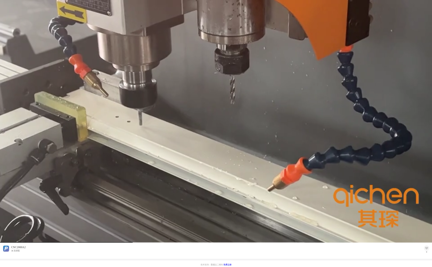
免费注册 (227, 265)
